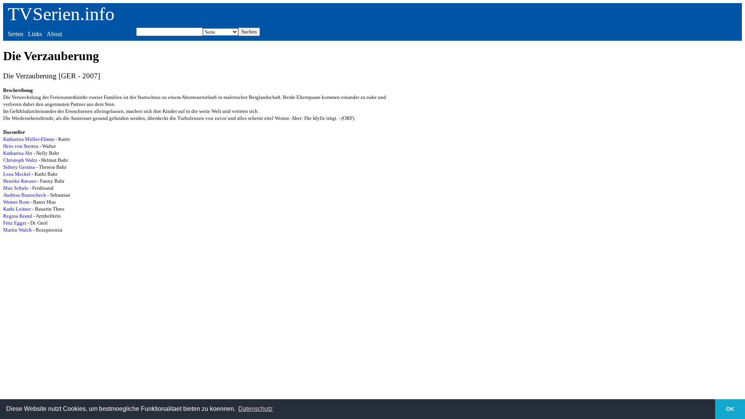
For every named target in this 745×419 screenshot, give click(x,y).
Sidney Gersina (19, 167)
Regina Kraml (17, 216)
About (54, 34)
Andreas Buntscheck (24, 195)
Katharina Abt (17, 153)
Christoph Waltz (20, 160)
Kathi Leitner (17, 209)
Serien (15, 34)
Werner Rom (16, 202)
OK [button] (730, 409)
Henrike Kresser (19, 181)
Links (35, 34)
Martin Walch (17, 230)
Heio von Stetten (20, 146)
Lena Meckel (17, 174)
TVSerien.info (61, 13)
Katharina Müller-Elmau (28, 139)
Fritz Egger (14, 223)
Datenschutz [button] (255, 408)
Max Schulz (15, 188)
